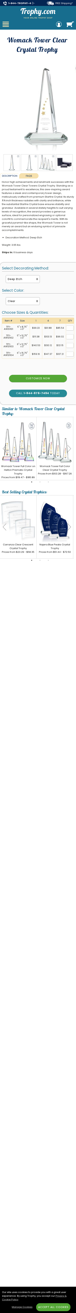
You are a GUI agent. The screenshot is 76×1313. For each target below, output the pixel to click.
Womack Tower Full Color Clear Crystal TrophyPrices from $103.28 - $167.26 (55, 469)
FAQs (29, 176)
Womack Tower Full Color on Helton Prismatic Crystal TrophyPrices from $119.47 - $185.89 (18, 471)
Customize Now (38, 378)
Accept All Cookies (53, 1307)
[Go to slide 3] (48, 482)
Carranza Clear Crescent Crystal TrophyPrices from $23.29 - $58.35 (18, 548)
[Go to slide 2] (40, 482)
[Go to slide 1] (32, 482)
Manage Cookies (22, 1307)
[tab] (9, 175)
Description (9, 176)
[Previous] (4, 448)
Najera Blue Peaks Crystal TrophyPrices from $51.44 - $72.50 (55, 548)
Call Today (38, 393)
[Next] (69, 448)
